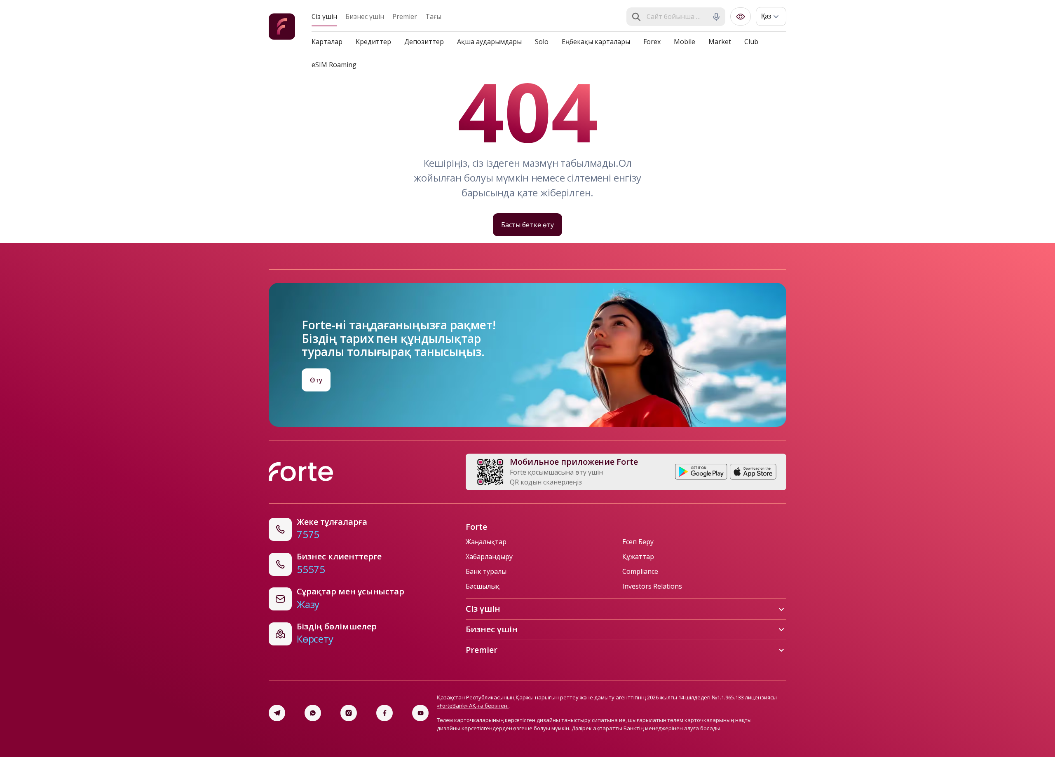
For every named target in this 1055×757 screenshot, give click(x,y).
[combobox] (677, 17)
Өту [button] (316, 379)
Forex (652, 41)
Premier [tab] (404, 16)
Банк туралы (486, 571)
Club (751, 41)
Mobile (684, 41)
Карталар (327, 41)
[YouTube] (420, 713)
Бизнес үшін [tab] (364, 16)
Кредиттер (373, 41)
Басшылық (482, 586)
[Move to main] (282, 27)
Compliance (640, 571)
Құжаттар (638, 556)
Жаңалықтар (486, 541)
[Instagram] (348, 713)
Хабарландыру (489, 556)
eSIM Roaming (334, 64)
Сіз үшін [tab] (324, 16)
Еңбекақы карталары (596, 41)
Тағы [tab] (433, 16)
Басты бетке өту (527, 224)
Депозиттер (424, 41)
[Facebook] (384, 713)
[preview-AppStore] (753, 472)
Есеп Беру (638, 541)
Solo (542, 41)
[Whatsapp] (313, 713)
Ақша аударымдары (489, 41)
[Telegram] (277, 713)
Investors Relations (652, 586)
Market (719, 41)
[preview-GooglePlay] (701, 472)
